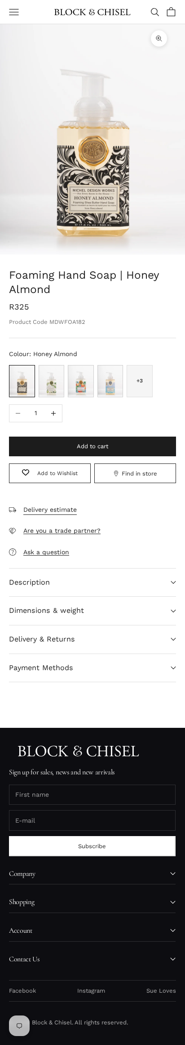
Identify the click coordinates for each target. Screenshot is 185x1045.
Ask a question (46, 552)
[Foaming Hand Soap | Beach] (110, 381)
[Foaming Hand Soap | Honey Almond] (22, 381)
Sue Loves (161, 990)
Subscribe (92, 846)
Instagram (91, 990)
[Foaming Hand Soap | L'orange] (81, 381)
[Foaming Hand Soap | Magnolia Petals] (52, 381)
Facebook (22, 990)
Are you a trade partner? (62, 530)
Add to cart (92, 446)
